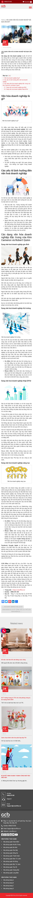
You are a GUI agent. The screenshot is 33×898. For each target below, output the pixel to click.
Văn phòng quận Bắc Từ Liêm (11, 864)
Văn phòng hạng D (8, 888)
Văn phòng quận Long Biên (11, 873)
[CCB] (3, 6)
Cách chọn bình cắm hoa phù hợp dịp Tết (13, 737)
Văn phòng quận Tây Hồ (10, 867)
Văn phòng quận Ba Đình (10, 847)
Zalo (7, 630)
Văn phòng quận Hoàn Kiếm (11, 842)
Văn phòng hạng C (8, 885)
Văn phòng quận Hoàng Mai (11, 870)
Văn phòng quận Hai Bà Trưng (11, 844)
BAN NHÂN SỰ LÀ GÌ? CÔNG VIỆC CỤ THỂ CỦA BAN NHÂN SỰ (16, 610)
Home (3, 20)
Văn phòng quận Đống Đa (10, 853)
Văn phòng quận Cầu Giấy (10, 850)
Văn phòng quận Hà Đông (10, 861)
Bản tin (4, 655)
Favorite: (27, 2)
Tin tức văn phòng (7, 47)
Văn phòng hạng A (8, 880)
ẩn (9, 75)
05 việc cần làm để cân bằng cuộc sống (13, 659)
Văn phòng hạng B (8, 883)
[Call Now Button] (4, 631)
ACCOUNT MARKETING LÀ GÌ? (12, 607)
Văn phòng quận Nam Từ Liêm (12, 859)
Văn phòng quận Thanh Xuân (11, 856)
